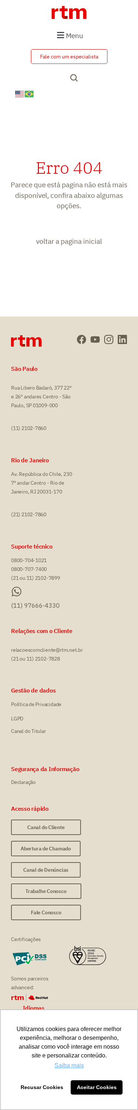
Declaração (23, 782)
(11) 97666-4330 (35, 605)
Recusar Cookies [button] (42, 1087)
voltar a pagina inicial (69, 241)
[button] (69, 35)
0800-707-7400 (29, 569)
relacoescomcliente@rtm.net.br (47, 650)
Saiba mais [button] (69, 1065)
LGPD (17, 718)
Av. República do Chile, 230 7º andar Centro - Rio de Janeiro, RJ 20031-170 (41, 483)
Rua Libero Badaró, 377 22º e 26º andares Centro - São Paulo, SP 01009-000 (41, 396)
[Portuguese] (29, 93)
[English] (20, 93)
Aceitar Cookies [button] (97, 1087)
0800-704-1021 (29, 560)
